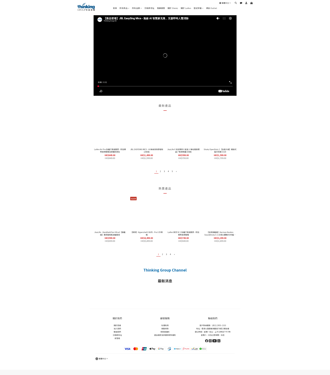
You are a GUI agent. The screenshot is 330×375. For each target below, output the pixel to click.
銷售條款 (165, 328)
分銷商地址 (149, 8)
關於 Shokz (173, 8)
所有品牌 (136, 8)
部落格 (117, 338)
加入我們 (117, 328)
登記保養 (198, 8)
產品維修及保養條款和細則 (165, 335)
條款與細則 (165, 331)
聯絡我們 (117, 331)
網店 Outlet (211, 8)
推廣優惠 (161, 8)
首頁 (115, 8)
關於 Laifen (186, 8)
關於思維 (117, 325)
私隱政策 (165, 325)
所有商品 (123, 8)
